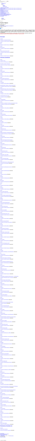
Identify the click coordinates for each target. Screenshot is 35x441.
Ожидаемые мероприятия (5, 57)
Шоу (10, 9)
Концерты (7, 9)
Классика (9, 9)
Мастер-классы (19, 9)
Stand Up (13, 9)
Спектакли (4, 9)
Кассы (1, 433)
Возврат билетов (5, 6)
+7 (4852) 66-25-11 (2, 7)
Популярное (2, 36)
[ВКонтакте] (0, 28)
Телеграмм (4, 8)
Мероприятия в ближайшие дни (6, 425)
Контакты (4, 5)
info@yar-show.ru (7, 7)
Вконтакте (1, 8)
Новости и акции (4, 3)
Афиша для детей (16, 9)
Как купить (1, 434)
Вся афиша (1, 9)
